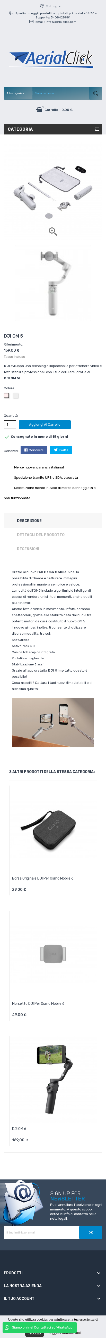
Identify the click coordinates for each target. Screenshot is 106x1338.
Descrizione (29, 521)
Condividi (36, 450)
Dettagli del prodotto (41, 535)
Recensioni (28, 549)
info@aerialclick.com (61, 22)
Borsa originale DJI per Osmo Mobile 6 (43, 878)
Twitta (63, 450)
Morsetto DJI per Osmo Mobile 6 (38, 1003)
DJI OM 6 (19, 1129)
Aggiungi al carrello (44, 424)
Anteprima (56, 891)
